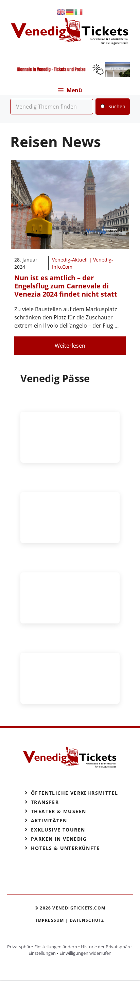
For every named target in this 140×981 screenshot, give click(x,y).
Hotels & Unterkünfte (65, 848)
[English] (61, 11)
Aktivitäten (49, 820)
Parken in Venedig (59, 839)
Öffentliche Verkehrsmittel (74, 793)
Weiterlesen (70, 345)
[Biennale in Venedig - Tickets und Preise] (70, 75)
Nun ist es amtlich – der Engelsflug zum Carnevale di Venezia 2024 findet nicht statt (65, 286)
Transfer (45, 802)
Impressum (50, 920)
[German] (70, 11)
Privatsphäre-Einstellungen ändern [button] (42, 947)
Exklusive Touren (58, 829)
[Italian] (78, 11)
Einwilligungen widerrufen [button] (85, 953)
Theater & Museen (58, 811)
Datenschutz (87, 920)
